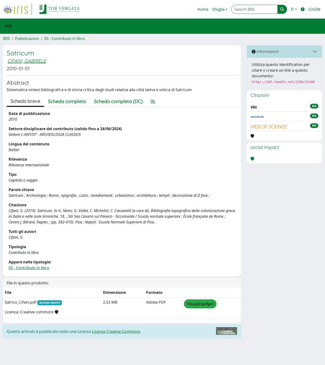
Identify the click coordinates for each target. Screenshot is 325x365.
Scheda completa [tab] (67, 101)
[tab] (153, 101)
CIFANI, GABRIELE (27, 61)
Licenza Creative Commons (116, 331)
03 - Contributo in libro (64, 38)
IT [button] (292, 9)
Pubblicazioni (27, 38)
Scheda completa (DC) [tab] (118, 101)
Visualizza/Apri (200, 303)
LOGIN (314, 9)
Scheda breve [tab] (25, 101)
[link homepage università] (59, 9)
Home (202, 9)
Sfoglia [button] (218, 9)
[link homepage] (17, 9)
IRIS (6, 38)
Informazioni (267, 51)
